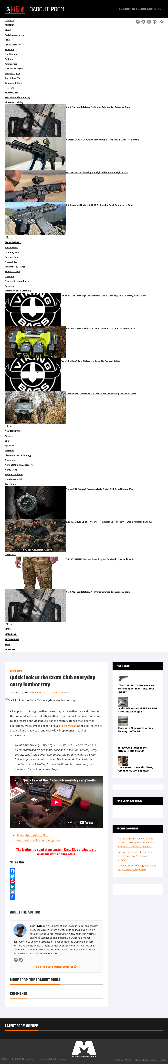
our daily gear (67, 726)
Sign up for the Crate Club (32, 835)
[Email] (56, 891)
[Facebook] (56, 870)
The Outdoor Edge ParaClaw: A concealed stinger (135, 855)
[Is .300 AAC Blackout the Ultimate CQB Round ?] (123, 738)
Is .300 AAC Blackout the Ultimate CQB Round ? (132, 749)
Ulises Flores (125, 838)
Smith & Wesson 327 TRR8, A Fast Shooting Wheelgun (137, 710)
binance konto (126, 852)
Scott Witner (37, 925)
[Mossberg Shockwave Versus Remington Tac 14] (123, 718)
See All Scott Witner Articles (55, 966)
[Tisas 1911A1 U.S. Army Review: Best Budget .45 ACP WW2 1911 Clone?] (123, 675)
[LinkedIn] (56, 886)
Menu (10, 20)
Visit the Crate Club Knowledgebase (38, 840)
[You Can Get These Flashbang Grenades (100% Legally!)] (123, 757)
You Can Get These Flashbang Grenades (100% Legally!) (135, 769)
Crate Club (16, 671)
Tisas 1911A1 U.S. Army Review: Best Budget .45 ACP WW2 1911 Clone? (136, 688)
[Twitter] (56, 876)
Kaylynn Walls (126, 865)
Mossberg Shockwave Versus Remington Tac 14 (135, 729)
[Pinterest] (56, 881)
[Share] (56, 897)
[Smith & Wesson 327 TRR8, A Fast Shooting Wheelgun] (123, 698)
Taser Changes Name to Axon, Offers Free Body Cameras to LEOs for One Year (136, 842)
